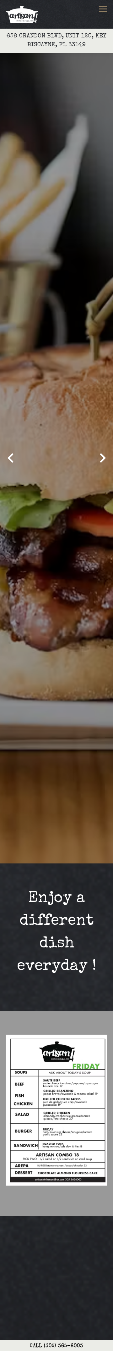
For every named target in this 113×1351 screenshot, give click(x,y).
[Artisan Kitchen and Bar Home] (23, 14)
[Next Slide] (102, 458)
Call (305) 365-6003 (56, 1346)
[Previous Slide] (10, 458)
